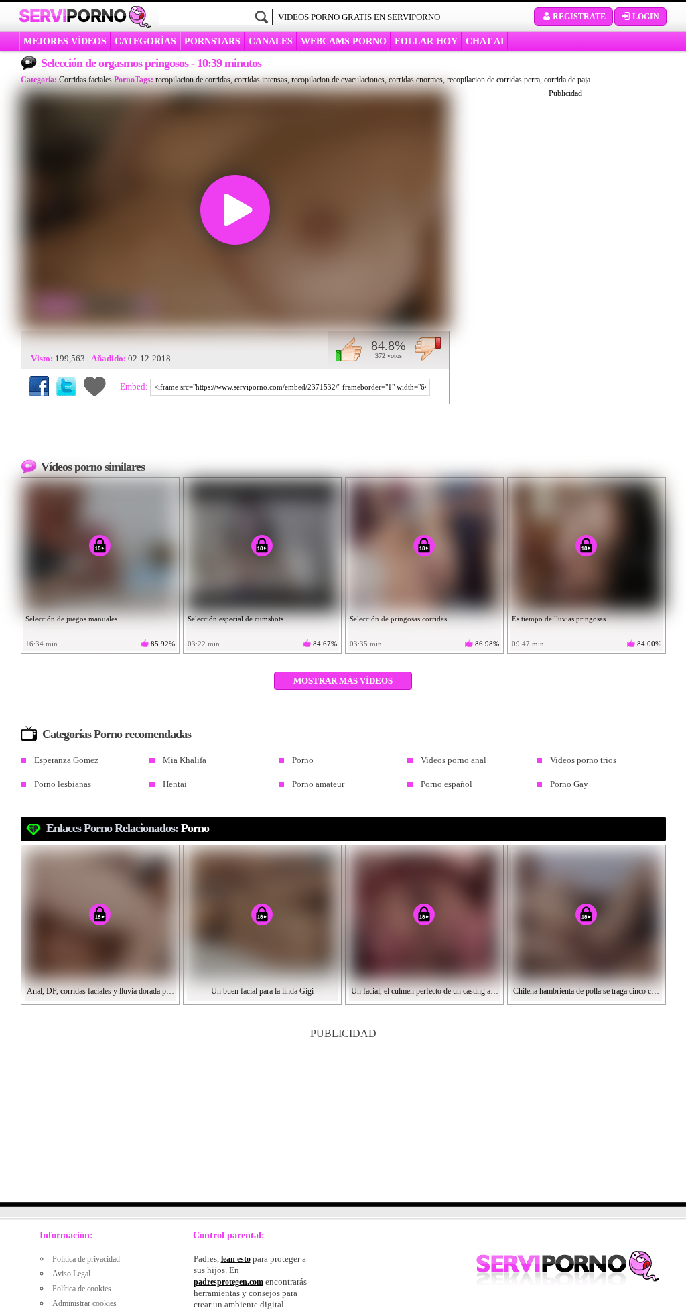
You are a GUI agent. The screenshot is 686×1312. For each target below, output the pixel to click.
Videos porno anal (453, 760)
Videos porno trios (583, 760)
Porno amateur (318, 784)
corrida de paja (567, 79)
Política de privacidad (86, 1259)
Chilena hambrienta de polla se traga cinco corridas (587, 991)
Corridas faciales (85, 79)
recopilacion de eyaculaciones (338, 79)
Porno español (446, 784)
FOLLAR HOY (426, 41)
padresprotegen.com (228, 1282)
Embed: (135, 386)
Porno (303, 760)
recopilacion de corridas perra (493, 79)
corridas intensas (260, 79)
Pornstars (212, 41)
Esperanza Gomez (66, 760)
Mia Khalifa (184, 760)
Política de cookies (81, 1288)
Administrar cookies (84, 1303)
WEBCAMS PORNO (344, 41)
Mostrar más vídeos (343, 681)
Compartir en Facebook (39, 386)
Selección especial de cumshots (235, 619)
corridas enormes (416, 79)
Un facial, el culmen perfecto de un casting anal (424, 991)
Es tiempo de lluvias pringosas (559, 619)
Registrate (579, 16)
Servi (73, 16)
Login (645, 16)
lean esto (236, 1259)
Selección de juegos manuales (71, 619)
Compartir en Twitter (66, 386)
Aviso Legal (71, 1273)
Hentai (175, 784)
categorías (145, 41)
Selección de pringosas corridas (398, 619)
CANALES (271, 41)
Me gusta (349, 349)
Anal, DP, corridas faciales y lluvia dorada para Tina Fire (100, 991)
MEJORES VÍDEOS (65, 41)
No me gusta (428, 349)
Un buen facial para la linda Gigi (262, 991)
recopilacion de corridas (192, 79)
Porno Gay (569, 784)
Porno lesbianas (62, 784)
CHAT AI (485, 41)
